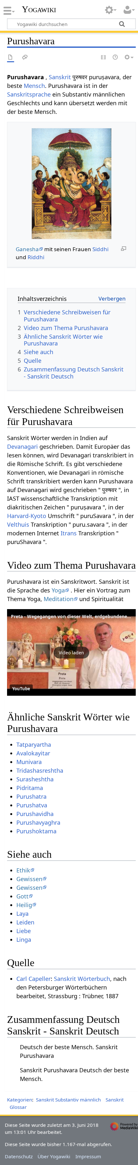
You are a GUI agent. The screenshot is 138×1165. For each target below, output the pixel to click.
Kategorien (19, 1099)
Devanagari (22, 446)
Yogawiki (39, 9)
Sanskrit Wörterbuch (82, 978)
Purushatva (31, 805)
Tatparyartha (33, 744)
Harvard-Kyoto (26, 516)
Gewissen (29, 879)
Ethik (23, 870)
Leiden (25, 922)
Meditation (58, 599)
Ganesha (27, 249)
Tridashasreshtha (39, 770)
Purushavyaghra (38, 822)
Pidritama (29, 788)
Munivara (29, 762)
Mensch (34, 85)
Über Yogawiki (54, 1156)
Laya (22, 913)
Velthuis (18, 524)
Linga (23, 939)
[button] (71, 652)
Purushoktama (36, 831)
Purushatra (31, 796)
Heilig (24, 905)
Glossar (18, 1107)
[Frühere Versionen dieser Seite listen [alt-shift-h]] (115, 57)
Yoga (58, 590)
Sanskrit (60, 77)
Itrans (69, 533)
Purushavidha (35, 814)
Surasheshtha (35, 779)
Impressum (88, 1156)
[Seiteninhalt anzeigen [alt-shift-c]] (10, 57)
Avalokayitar (33, 753)
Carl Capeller (33, 978)
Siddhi (100, 249)
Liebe (23, 931)
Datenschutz (19, 1156)
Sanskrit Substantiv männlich (68, 1099)
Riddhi (36, 257)
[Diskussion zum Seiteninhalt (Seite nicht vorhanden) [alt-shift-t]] (25, 57)
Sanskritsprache (29, 94)
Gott (22, 896)
